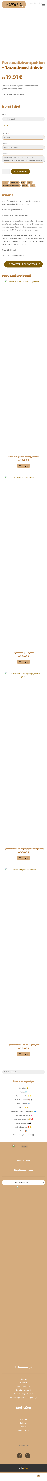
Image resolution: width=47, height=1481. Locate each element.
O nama (24, 1379)
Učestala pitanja (23, 1386)
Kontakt (23, 1383)
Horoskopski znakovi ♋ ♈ (23, 1119)
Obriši (6, 125)
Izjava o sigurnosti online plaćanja (23, 1397)
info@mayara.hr (23, 1160)
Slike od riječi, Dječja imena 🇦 (23, 1135)
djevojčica (14, 182)
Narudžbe (23, 1427)
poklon (24, 186)
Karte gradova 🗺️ (23, 1104)
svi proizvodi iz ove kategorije (23, 264)
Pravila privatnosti (23, 1390)
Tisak (4, 114)
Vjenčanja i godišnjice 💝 (23, 1115)
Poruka (4, 144)
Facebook (19, 1455)
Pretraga (23, 1477)
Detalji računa (23, 1430)
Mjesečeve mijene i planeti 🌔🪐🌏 (23, 1111)
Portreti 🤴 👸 (23, 1107)
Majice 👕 (23, 1092)
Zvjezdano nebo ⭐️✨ (23, 1096)
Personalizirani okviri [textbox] (28, 1182)
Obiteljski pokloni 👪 (23, 1123)
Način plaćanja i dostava (23, 1394)
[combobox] (23, 1182)
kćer (22, 182)
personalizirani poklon (11, 186)
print (32, 186)
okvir (29, 182)
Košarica (23, 1423)
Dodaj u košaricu (20, 171)
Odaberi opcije (23, 466)
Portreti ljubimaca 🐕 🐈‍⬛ (23, 1100)
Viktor (25, 1468)
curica (5, 182)
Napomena (6, 154)
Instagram (27, 1455)
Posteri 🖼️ (23, 1131)
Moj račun (23, 1419)
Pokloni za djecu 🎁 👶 (23, 1127)
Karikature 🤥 (23, 1088)
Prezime (5, 134)
